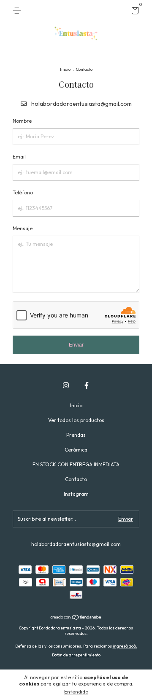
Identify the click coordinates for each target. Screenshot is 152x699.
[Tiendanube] (76, 618)
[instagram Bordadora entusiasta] (65, 385)
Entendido (76, 691)
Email (19, 156)
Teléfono (23, 192)
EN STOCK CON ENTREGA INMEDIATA (76, 464)
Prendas (76, 435)
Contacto (76, 479)
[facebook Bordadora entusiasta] (86, 385)
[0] (133, 12)
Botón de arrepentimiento (76, 655)
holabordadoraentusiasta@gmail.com (81, 104)
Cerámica (76, 449)
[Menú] (18, 10)
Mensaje (23, 228)
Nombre (22, 121)
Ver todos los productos (76, 420)
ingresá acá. (125, 646)
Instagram (76, 494)
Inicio (65, 69)
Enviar (76, 345)
